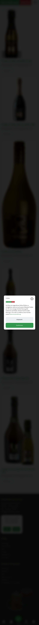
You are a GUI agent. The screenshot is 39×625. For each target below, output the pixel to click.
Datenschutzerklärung (15, 314)
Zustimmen (19, 325)
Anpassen (19, 319)
